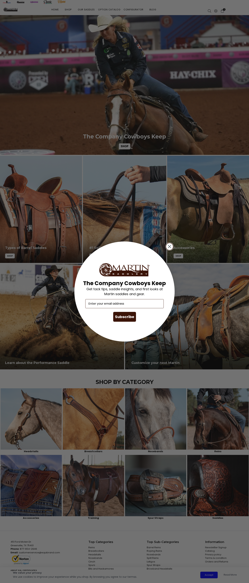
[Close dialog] (169, 246)
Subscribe (124, 316)
